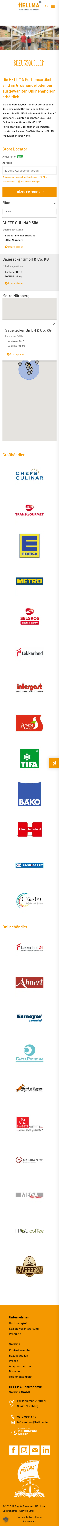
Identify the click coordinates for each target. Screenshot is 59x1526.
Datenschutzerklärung (29, 1516)
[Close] (54, 324)
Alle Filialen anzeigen (30, 181)
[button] (28, 369)
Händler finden (28, 192)
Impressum (29, 1521)
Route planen (15, 246)
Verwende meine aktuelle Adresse (21, 177)
